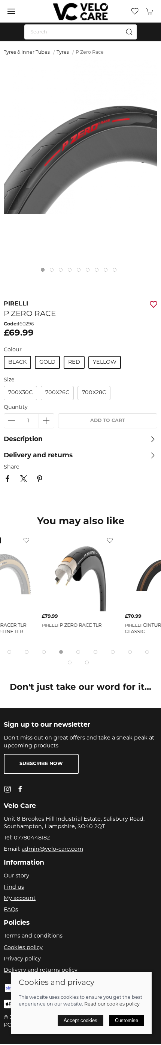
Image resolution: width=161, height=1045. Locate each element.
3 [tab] (62, 271)
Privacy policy (22, 959)
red (74, 362)
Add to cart (107, 421)
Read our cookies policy (112, 1004)
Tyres (63, 52)
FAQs (11, 910)
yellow (104, 362)
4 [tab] (71, 271)
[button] (11, 11)
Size (9, 380)
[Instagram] (7, 789)
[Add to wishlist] (26, 540)
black (17, 362)
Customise (126, 1020)
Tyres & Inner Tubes (27, 52)
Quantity (16, 407)
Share (11, 467)
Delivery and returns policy (41, 970)
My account (20, 898)
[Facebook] (20, 789)
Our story (16, 876)
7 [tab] (98, 271)
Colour (13, 350)
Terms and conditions (33, 936)
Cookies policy (23, 948)
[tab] (9, 652)
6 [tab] (89, 271)
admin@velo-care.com (52, 849)
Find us (14, 887)
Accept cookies (80, 1020)
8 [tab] (107, 271)
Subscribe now (41, 764)
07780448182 (32, 838)
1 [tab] (44, 271)
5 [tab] (80, 271)
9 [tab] (116, 271)
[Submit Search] (129, 31)
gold (47, 362)
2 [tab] (53, 271)
